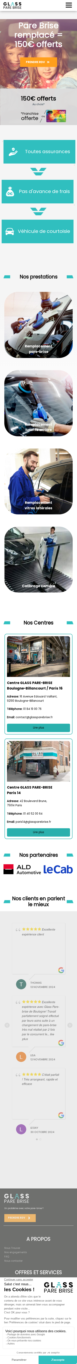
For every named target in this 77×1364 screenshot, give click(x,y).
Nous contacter (13, 1261)
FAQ (6, 1256)
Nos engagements (15, 1252)
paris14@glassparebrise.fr (33, 822)
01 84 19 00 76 (32, 709)
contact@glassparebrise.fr (34, 717)
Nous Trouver (12, 1248)
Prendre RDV (35, 62)
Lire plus (38, 728)
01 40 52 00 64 (33, 814)
